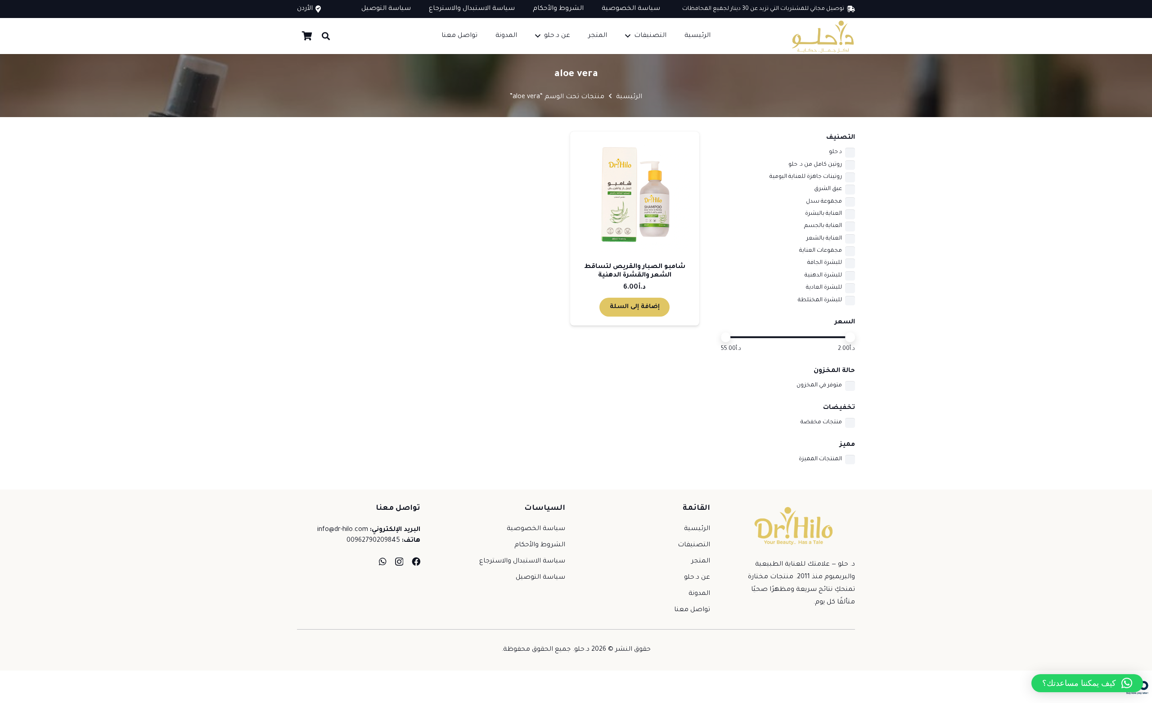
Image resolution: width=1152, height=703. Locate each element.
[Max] (850, 337)
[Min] (726, 337)
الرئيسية (629, 97)
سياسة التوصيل (540, 577)
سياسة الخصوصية (536, 529)
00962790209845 (373, 540)
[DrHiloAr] (822, 36)
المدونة (699, 594)
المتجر (700, 561)
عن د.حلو (697, 577)
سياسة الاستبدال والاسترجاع (522, 561)
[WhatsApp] (383, 561)
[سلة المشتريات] (307, 36)
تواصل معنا (692, 610)
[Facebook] (416, 561)
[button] (627, 36)
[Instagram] (399, 562)
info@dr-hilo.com (342, 530)
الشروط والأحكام (539, 545)
